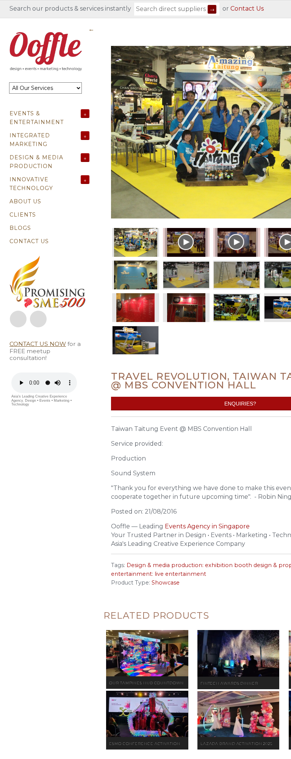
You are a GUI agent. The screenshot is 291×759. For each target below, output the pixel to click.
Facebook (18, 319)
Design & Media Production (36, 162)
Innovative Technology (31, 184)
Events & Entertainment (36, 118)
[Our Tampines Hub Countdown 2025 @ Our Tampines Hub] (147, 653)
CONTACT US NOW (37, 343)
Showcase (166, 582)
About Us (25, 201)
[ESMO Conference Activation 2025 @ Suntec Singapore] (147, 714)
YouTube (38, 319)
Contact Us (247, 8)
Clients (22, 214)
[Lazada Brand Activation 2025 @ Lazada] (238, 714)
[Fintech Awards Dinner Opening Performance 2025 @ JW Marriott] (238, 653)
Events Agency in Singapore (207, 526)
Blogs (20, 228)
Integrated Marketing (29, 140)
